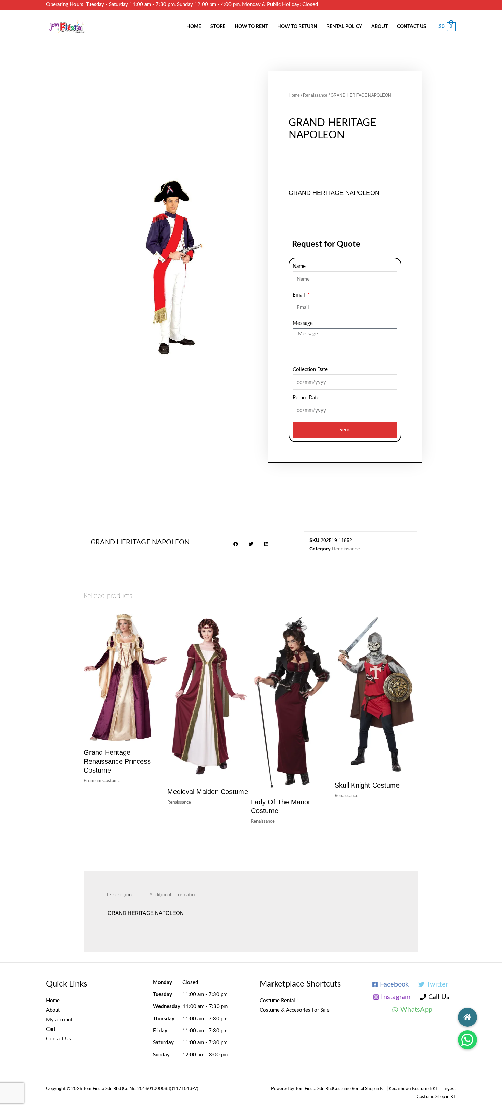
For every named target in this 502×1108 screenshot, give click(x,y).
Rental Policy (344, 26)
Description (119, 894)
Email (299, 295)
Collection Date (310, 369)
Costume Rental (277, 1000)
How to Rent (251, 26)
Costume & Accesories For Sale (295, 1010)
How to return (297, 26)
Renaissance (315, 95)
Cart (50, 1029)
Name (299, 266)
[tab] (119, 895)
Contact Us (411, 26)
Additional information (173, 894)
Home (193, 26)
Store (217, 26)
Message (303, 323)
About (379, 26)
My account (59, 1019)
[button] (467, 1039)
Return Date (306, 397)
